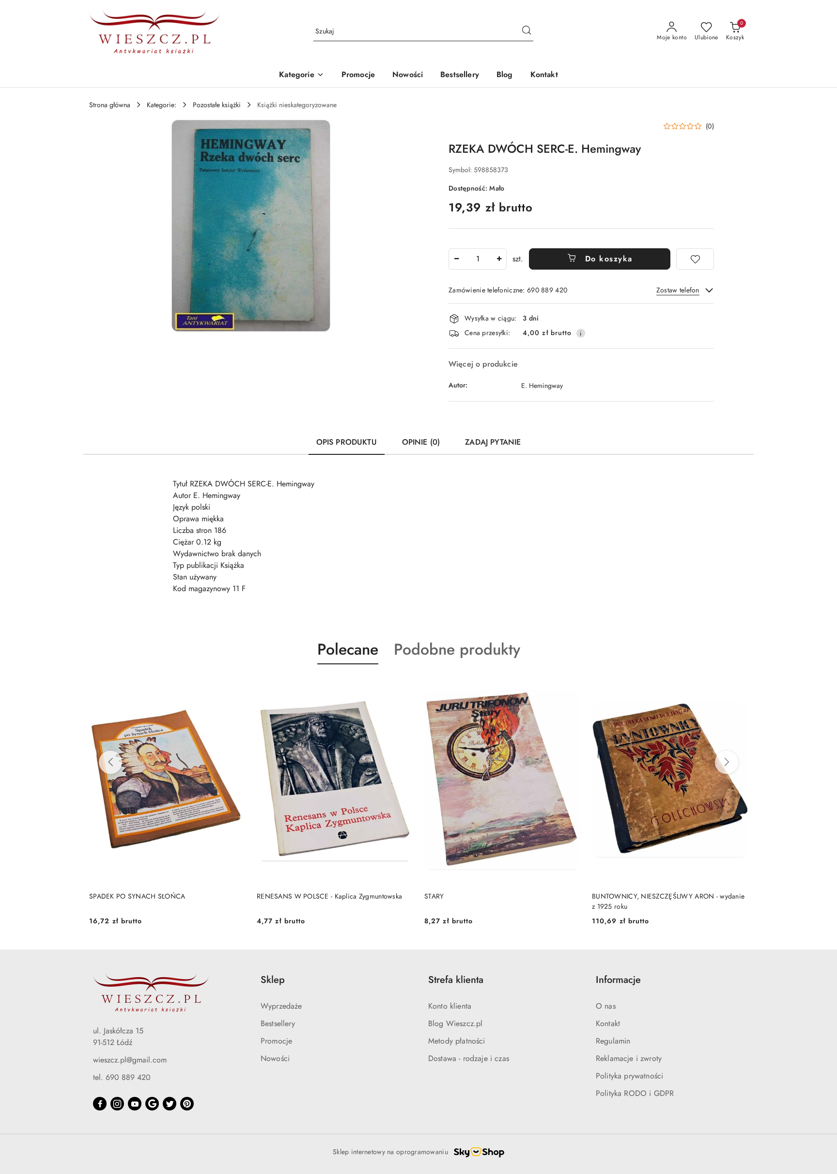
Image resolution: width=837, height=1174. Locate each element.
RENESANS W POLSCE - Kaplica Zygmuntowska (329, 896)
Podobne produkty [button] (457, 649)
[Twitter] (169, 1103)
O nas (606, 1006)
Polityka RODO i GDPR (635, 1093)
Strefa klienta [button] (455, 980)
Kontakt (608, 1023)
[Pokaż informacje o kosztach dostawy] (580, 333)
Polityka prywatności (629, 1075)
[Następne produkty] (726, 762)
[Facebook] (100, 1103)
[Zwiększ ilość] (499, 259)
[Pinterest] (187, 1103)
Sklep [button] (273, 980)
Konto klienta (449, 1006)
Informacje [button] (618, 980)
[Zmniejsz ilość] (456, 259)
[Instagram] (117, 1103)
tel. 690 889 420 (122, 1077)
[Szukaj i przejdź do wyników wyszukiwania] (526, 31)
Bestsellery (278, 1023)
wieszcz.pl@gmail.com (130, 1059)
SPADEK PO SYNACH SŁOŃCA (137, 896)
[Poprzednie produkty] (110, 762)
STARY (434, 896)
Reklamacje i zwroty (629, 1058)
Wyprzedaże (281, 1006)
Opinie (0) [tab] (421, 442)
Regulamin (613, 1040)
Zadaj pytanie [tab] (493, 442)
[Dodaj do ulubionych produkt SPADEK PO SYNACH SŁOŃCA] (234, 687)
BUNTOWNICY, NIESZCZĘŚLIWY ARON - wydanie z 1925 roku (668, 901)
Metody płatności (456, 1040)
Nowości (275, 1058)
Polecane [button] (347, 649)
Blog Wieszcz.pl (455, 1023)
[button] (301, 75)
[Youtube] (134, 1103)
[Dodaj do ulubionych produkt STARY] (569, 687)
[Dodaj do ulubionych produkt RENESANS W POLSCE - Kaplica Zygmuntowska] (401, 687)
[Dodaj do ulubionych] (695, 259)
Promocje (276, 1040)
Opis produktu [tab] (346, 442)
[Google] (152, 1103)
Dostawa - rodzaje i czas (468, 1058)
